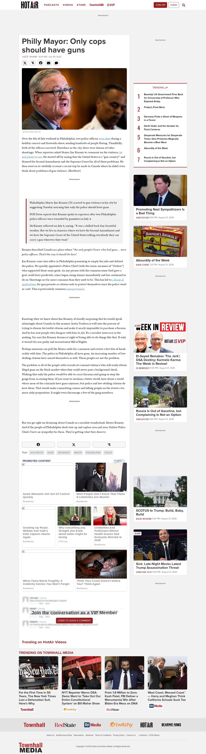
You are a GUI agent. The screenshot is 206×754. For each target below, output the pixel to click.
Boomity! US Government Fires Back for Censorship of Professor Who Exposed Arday (163, 98)
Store (81, 4)
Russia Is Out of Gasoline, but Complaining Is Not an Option (158, 413)
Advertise (89, 735)
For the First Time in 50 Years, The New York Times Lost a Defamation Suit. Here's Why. (37, 698)
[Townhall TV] (97, 5)
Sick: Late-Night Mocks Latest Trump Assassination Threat (158, 566)
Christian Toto (144, 572)
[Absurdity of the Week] (160, 241)
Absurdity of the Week (156, 148)
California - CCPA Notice (149, 735)
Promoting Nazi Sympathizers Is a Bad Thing (160, 211)
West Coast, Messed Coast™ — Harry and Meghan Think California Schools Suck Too (167, 696)
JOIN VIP (160, 4)
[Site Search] (183, 5)
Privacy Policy (119, 735)
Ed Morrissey (143, 368)
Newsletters (79, 735)
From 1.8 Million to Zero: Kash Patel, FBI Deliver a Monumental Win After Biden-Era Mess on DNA (121, 698)
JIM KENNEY (64, 452)
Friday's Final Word (154, 107)
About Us (50, 735)
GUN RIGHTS (36, 452)
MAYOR (78, 452)
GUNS (50, 452)
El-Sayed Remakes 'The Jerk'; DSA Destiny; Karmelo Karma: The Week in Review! (158, 360)
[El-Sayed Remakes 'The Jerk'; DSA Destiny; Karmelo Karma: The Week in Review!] (160, 337)
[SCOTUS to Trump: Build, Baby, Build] (160, 491)
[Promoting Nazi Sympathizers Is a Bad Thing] (160, 190)
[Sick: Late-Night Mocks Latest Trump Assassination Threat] (160, 544)
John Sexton (142, 217)
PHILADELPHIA (93, 452)
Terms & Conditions (103, 735)
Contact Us (131, 735)
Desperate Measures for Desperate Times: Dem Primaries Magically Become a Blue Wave (163, 139)
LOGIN (173, 4)
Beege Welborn (143, 518)
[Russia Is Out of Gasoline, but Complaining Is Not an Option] (160, 391)
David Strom (142, 264)
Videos (68, 4)
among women (75, 289)
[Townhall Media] (30, 747)
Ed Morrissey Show (64, 735)
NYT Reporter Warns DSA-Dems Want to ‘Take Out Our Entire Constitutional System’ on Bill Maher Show (81, 698)
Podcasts (51, 4)
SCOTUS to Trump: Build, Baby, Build (160, 512)
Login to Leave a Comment (74, 620)
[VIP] (111, 5)
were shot (104, 138)
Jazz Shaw (29, 56)
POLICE (108, 452)
